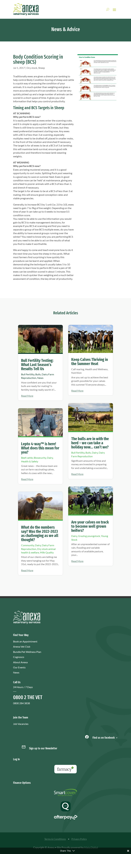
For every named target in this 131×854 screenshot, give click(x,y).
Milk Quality (47, 552)
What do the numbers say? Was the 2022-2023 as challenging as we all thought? (39, 533)
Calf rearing (77, 369)
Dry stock (32, 67)
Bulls (38, 374)
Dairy (50, 457)
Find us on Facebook (103, 737)
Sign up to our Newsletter (43, 748)
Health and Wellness (96, 369)
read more (27, 395)
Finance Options (22, 783)
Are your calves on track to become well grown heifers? (90, 526)
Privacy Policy (79, 838)
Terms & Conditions (55, 838)
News (40, 377)
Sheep (41, 67)
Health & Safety (29, 461)
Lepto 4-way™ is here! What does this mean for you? (40, 448)
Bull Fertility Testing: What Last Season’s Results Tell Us (37, 364)
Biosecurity (40, 457)
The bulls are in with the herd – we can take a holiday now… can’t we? (90, 443)
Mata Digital (91, 847)
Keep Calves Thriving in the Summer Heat (89, 361)
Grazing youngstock (89, 535)
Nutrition (76, 372)
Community (27, 545)
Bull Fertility (27, 374)
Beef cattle (27, 457)
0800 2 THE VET (27, 697)
